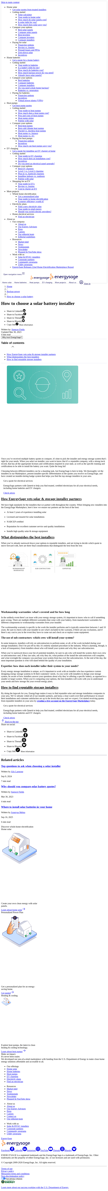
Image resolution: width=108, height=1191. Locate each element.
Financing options (26, 45)
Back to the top (11, 721)
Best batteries (24, 80)
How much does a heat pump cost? (33, 113)
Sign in (87, 283)
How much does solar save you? (32, 25)
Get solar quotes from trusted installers (29, 9)
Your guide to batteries (28, 65)
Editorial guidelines (26, 237)
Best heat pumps (25, 126)
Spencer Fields (18, 329)
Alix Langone (17, 771)
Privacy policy (7, 1171)
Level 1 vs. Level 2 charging (30, 171)
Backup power (13, 291)
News (20, 244)
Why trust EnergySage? (12, 337)
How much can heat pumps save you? (35, 146)
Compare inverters (26, 37)
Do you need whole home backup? (33, 88)
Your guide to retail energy (30, 209)
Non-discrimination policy (12, 1176)
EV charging (47, 282)
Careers (21, 232)
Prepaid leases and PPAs (29, 50)
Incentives (22, 55)
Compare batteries (26, 83)
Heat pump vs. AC (26, 136)
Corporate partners (26, 259)
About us (22, 224)
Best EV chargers (26, 168)
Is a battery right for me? (29, 67)
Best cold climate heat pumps (31, 128)
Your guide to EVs (26, 184)
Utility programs (25, 264)
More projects (60, 282)
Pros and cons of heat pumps (30, 115)
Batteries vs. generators (28, 90)
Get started (6, 993)
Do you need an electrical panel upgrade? (36, 163)
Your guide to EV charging (30, 156)
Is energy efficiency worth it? (31, 201)
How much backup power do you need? (36, 73)
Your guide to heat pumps (29, 110)
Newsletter (23, 249)
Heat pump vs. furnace (28, 133)
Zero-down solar (25, 52)
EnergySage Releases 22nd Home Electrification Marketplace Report (43, 267)
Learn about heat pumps (11, 1051)
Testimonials (23, 247)
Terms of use (7, 1168)
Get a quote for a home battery (25, 60)
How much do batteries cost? (31, 70)
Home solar (7, 282)
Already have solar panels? (30, 75)
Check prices (9, 493)
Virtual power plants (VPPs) (30, 100)
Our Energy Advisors (27, 227)
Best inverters (24, 35)
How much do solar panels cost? (32, 20)
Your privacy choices (13, 1179)
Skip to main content (10, 2)
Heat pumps (34, 282)
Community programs (27, 262)
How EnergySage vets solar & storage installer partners (31, 354)
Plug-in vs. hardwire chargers (31, 174)
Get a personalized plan (28, 196)
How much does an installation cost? (34, 158)
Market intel (23, 242)
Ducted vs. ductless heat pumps (32, 131)
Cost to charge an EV (27, 189)
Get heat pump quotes (22, 105)
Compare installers (26, 40)
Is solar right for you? (27, 22)
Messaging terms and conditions (15, 1173)
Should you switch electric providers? (34, 211)
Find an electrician (26, 216)
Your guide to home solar (29, 17)
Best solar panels (25, 30)
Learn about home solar (11, 910)
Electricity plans (14, 1079)
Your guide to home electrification (33, 199)
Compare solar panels (27, 32)
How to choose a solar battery (20, 296)
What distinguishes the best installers (23, 357)
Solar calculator (25, 14)
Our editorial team (26, 234)
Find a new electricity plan (29, 206)
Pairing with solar (26, 120)
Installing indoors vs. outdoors (31, 176)
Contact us (11, 1116)
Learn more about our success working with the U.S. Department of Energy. (35, 1187)
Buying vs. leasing (26, 47)
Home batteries (20, 282)
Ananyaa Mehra (18, 812)
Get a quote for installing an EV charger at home (33, 151)
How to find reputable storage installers (24, 359)
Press (20, 229)
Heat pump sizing (26, 118)
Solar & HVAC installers (29, 257)
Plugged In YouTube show (30, 252)
